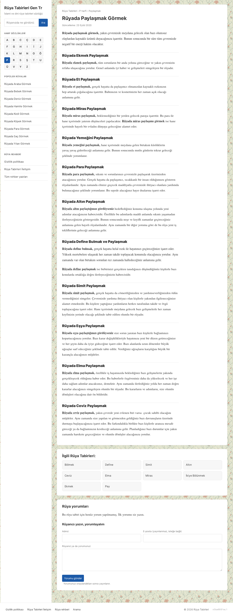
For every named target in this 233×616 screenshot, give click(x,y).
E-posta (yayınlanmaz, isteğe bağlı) (162, 531)
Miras (148, 475)
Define (109, 464)
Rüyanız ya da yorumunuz (76, 546)
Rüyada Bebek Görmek (18, 91)
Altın (189, 464)
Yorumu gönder (73, 578)
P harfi (82, 11)
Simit (148, 464)
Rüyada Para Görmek (17, 128)
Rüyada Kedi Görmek (16, 113)
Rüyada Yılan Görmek (17, 143)
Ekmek (69, 486)
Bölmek (69, 464)
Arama (77, 609)
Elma (108, 475)
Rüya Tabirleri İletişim (17, 169)
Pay (107, 486)
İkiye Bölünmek (195, 475)
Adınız (65, 531)
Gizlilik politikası (14, 161)
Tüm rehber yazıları (16, 176)
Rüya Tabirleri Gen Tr (23, 7)
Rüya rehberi (62, 609)
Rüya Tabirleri (69, 11)
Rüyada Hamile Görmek (18, 106)
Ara (43, 22)
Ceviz (68, 475)
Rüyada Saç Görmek (16, 136)
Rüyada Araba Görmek (17, 84)
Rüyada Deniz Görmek (17, 98)
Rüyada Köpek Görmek (18, 121)
